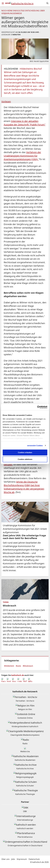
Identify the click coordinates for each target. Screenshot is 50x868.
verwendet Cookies (35, 446)
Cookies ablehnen (25, 459)
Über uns (5, 859)
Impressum (22, 859)
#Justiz (18, 666)
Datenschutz (34, 859)
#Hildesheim (9, 666)
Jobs (13, 859)
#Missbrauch (28, 666)
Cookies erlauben (25, 452)
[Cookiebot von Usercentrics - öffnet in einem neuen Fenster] (37, 407)
